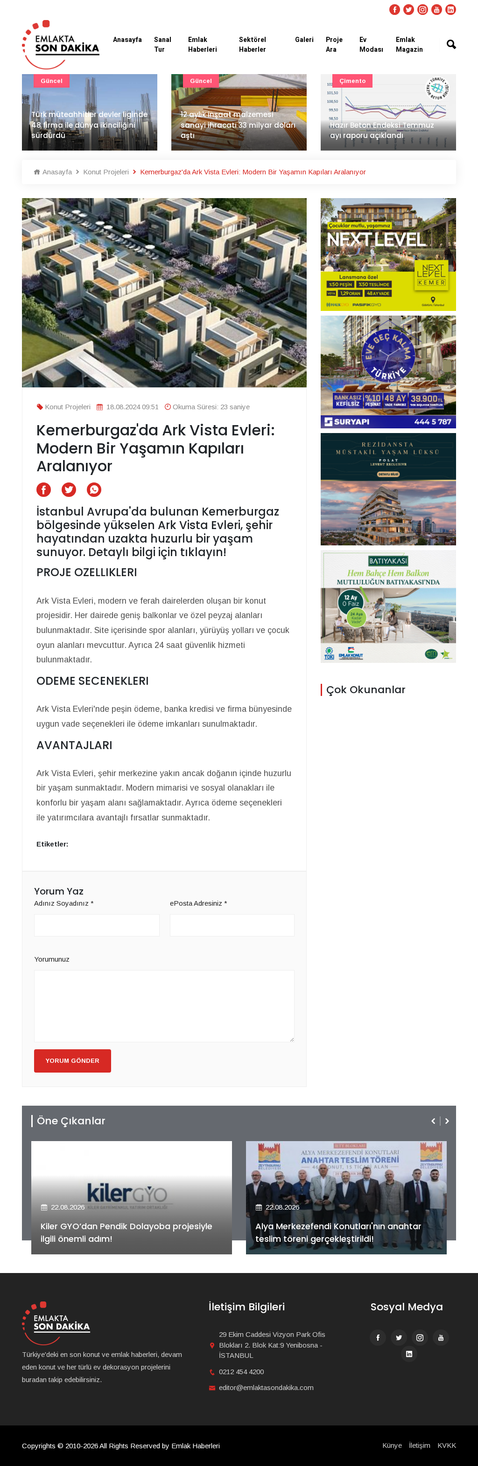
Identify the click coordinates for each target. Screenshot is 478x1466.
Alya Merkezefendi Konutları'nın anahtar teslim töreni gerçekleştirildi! (338, 1232)
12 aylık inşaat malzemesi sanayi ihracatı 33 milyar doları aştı (238, 125)
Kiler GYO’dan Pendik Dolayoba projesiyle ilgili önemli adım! (126, 1232)
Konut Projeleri (105, 172)
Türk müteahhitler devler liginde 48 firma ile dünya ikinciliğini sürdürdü (89, 125)
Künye (392, 1445)
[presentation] (434, 1121)
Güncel (52, 80)
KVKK (446, 1445)
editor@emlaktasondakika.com (266, 1387)
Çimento (352, 80)
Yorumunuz (52, 959)
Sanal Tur (162, 45)
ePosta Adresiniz (198, 903)
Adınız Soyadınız (64, 903)
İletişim (419, 1445)
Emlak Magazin (409, 45)
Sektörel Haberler (252, 45)
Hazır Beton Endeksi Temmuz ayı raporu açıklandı (382, 130)
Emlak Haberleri (202, 45)
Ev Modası (371, 45)
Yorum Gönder (72, 1060)
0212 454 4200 (241, 1372)
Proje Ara (334, 45)
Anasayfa (127, 40)
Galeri (304, 40)
